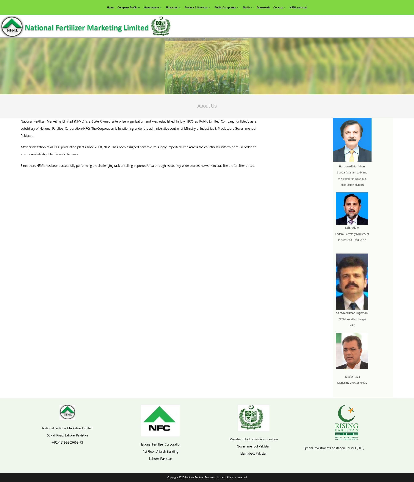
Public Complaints (225, 7)
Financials (172, 7)
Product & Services (196, 7)
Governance (151, 7)
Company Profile (127, 7)
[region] (207, 66)
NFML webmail (298, 7)
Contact (278, 7)
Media (246, 7)
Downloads (263, 7)
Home (110, 7)
